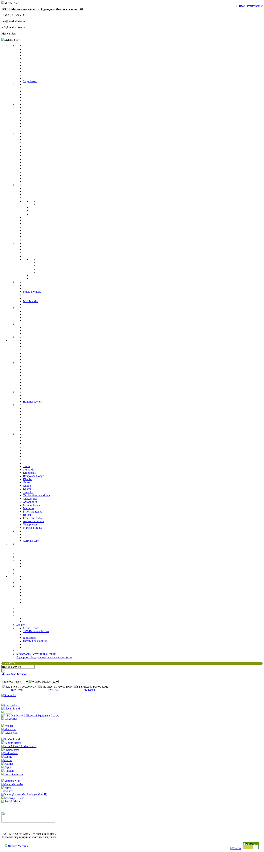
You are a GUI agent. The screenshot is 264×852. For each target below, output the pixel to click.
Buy (13, 689)
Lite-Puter (7, 791)
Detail (20, 689)
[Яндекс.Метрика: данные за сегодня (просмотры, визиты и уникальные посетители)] (17, 846)
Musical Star (8, 674)
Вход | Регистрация (251, 5)
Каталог (22, 674)
